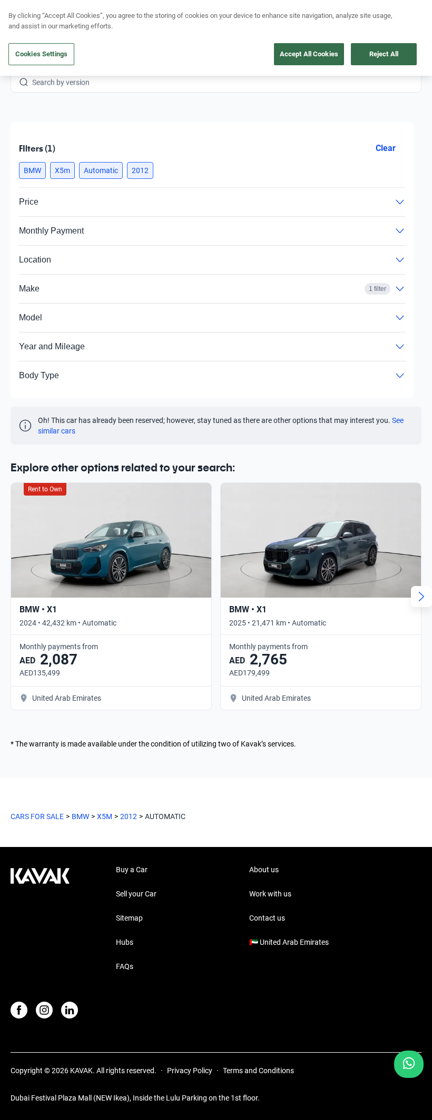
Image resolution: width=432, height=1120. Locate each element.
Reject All (383, 54)
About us (264, 869)
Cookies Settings (41, 54)
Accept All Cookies (309, 54)
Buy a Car (132, 869)
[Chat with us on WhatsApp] (408, 1064)
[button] (32, 170)
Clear (386, 148)
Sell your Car (136, 894)
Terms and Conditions (258, 1070)
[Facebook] (19, 1010)
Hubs (124, 942)
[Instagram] (44, 1010)
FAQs (124, 966)
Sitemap (129, 918)
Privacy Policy (189, 1070)
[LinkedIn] (69, 1010)
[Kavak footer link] (40, 919)
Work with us (270, 894)
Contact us (267, 918)
